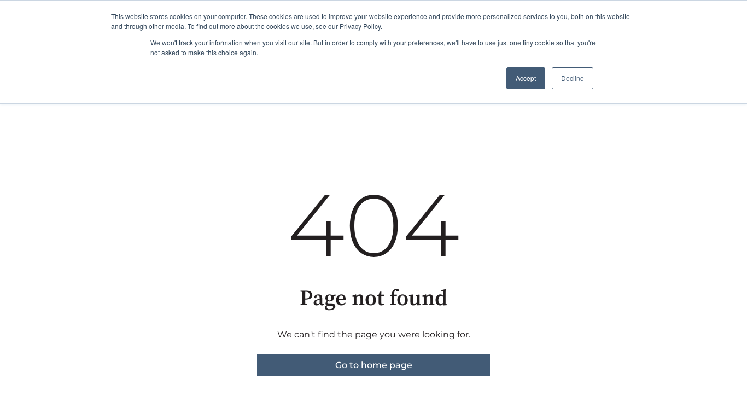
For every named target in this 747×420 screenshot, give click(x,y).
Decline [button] (572, 78)
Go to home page (373, 365)
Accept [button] (526, 78)
